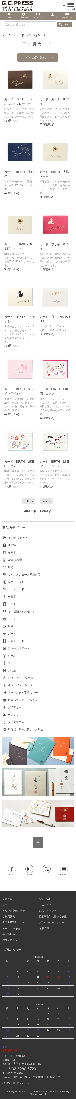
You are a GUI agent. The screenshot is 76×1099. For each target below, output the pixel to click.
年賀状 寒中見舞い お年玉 (25, 729)
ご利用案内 (8, 916)
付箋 (10, 626)
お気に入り (38, 17)
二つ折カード (37, 35)
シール (12, 655)
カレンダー (14, 714)
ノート (12, 618)
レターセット (16, 582)
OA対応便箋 (15, 559)
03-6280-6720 (24, 1069)
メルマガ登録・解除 (13, 910)
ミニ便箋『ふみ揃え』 (21, 611)
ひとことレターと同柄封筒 (24, 574)
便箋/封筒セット (18, 537)
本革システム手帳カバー (23, 692)
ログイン (7, 904)
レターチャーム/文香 (20, 677)
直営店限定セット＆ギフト (24, 699)
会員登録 (7, 899)
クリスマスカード (19, 722)
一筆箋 (12, 596)
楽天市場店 (8, 934)
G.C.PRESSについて (14, 922)
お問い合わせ (10, 940)
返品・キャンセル (49, 910)
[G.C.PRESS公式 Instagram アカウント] (29, 870)
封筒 (10, 567)
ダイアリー (14, 707)
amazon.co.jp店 (11, 928)
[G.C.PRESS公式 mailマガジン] (64, 870)
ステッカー (14, 663)
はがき (12, 604)
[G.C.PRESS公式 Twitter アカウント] (46, 870)
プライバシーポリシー (51, 922)
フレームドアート (19, 648)
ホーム (7, 35)
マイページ (52, 17)
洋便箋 (12, 552)
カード (20, 35)
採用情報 (44, 928)
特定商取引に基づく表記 (53, 916)
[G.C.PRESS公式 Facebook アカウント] (12, 870)
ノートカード (16, 589)
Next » (46, 501)
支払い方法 (45, 904)
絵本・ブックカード (20, 685)
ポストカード (16, 641)
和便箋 (12, 545)
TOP (9, 17)
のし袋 (12, 670)
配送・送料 (45, 899)
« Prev (29, 501)
